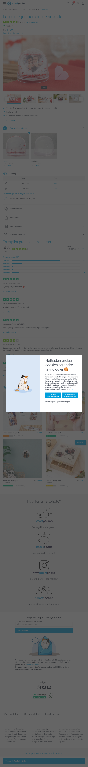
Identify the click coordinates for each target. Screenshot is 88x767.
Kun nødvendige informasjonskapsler (70, 395)
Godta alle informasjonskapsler (53, 395)
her (73, 389)
